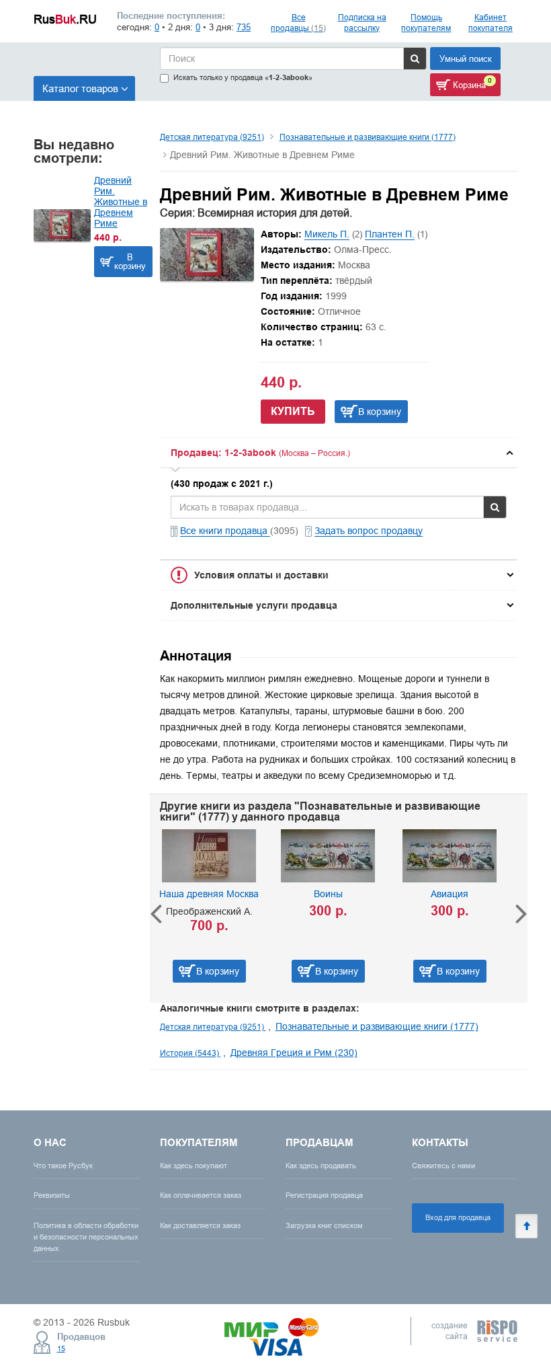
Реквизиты (52, 1195)
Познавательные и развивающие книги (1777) (368, 137)
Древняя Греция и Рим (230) (293, 1052)
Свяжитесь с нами (443, 1165)
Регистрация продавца (324, 1195)
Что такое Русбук (63, 1165)
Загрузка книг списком (324, 1225)
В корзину (130, 261)
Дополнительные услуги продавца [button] (254, 605)
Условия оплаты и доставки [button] (261, 575)
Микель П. (326, 234)
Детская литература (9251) (212, 137)
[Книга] (207, 277)
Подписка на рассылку (362, 22)
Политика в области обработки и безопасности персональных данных (86, 1237)
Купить (293, 411)
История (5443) (190, 1053)
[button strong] (339, 452)
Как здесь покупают (193, 1165)
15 (61, 1348)
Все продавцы (298, 22)
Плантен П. (390, 234)
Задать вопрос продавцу (368, 530)
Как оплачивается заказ (200, 1195)
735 (244, 27)
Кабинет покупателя (490, 22)
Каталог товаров (80, 88)
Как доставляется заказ (200, 1225)
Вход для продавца (458, 1217)
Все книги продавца (225, 530)
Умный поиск (465, 58)
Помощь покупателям (426, 22)
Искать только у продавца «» (242, 77)
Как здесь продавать (321, 1165)
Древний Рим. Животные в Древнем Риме (120, 202)
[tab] (339, 452)
